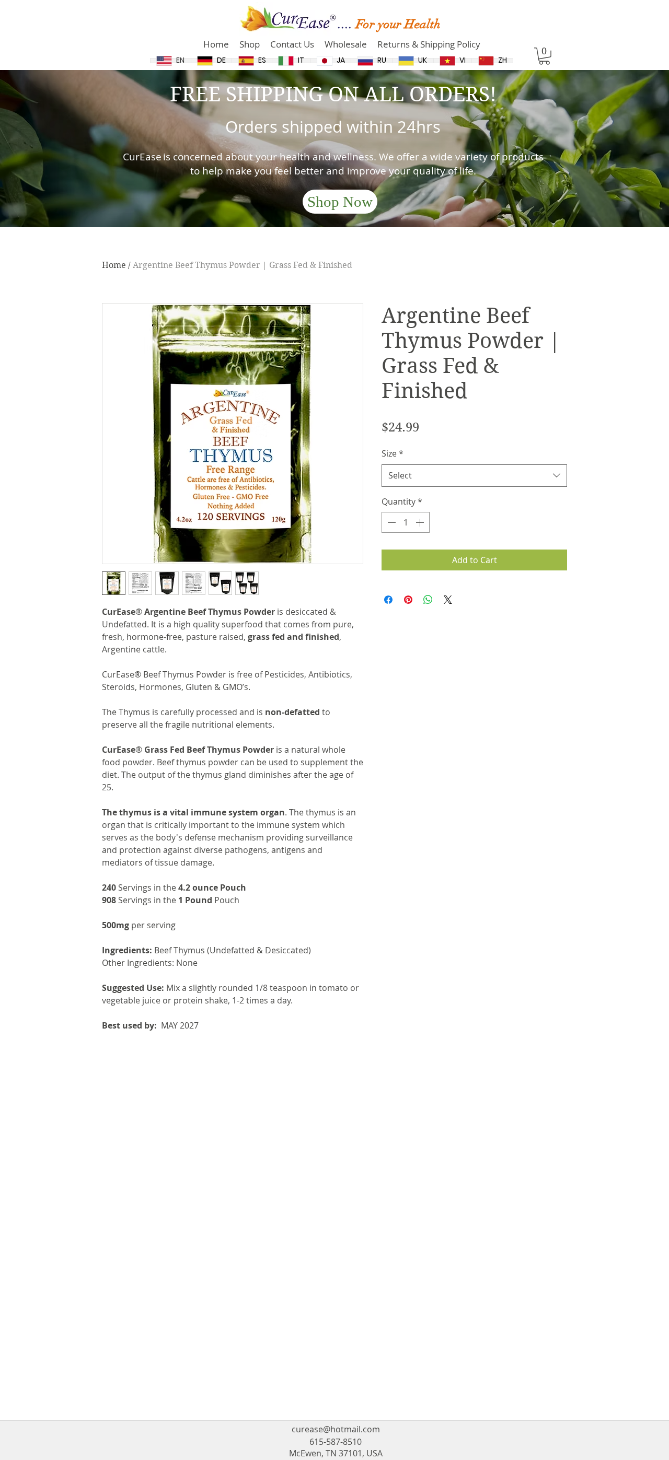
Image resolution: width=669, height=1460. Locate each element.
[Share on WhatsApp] (428, 599)
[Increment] (420, 522)
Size (392, 453)
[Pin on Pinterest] (408, 599)
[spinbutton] (405, 522)
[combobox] (474, 475)
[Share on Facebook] (388, 599)
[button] (544, 56)
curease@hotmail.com (336, 1429)
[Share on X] (448, 599)
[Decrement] (390, 522)
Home (114, 265)
